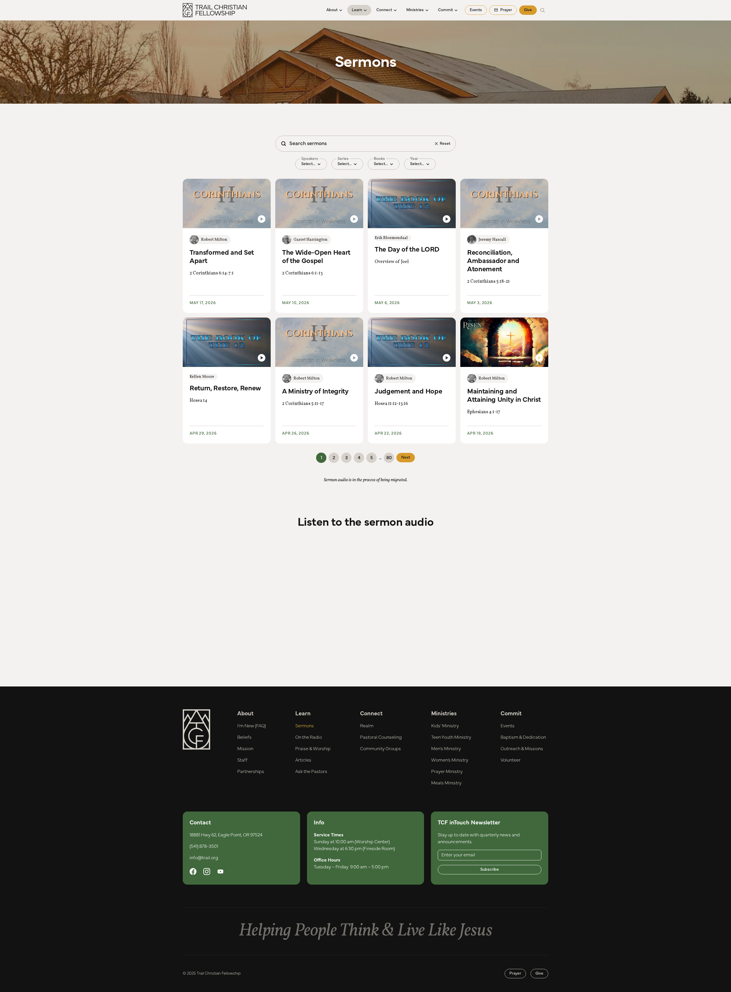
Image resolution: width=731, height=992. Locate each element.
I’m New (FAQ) (251, 726)
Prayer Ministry (447, 771)
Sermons (304, 726)
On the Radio (308, 737)
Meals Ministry (446, 783)
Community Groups (380, 748)
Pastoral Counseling (381, 737)
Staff (242, 760)
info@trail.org (204, 858)
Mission (245, 748)
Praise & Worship (313, 748)
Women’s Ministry (449, 760)
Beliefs (244, 737)
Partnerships (250, 771)
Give (528, 10)
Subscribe (489, 869)
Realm (366, 726)
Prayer (515, 973)
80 (389, 457)
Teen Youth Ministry (451, 737)
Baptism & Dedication (523, 737)
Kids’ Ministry (445, 726)
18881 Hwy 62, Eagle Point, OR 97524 (226, 835)
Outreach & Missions (522, 748)
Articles (303, 760)
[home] (215, 10)
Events (476, 10)
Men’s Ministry (446, 748)
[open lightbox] (227, 203)
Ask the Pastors (311, 771)
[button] (334, 10)
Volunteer (511, 760)
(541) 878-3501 (204, 846)
